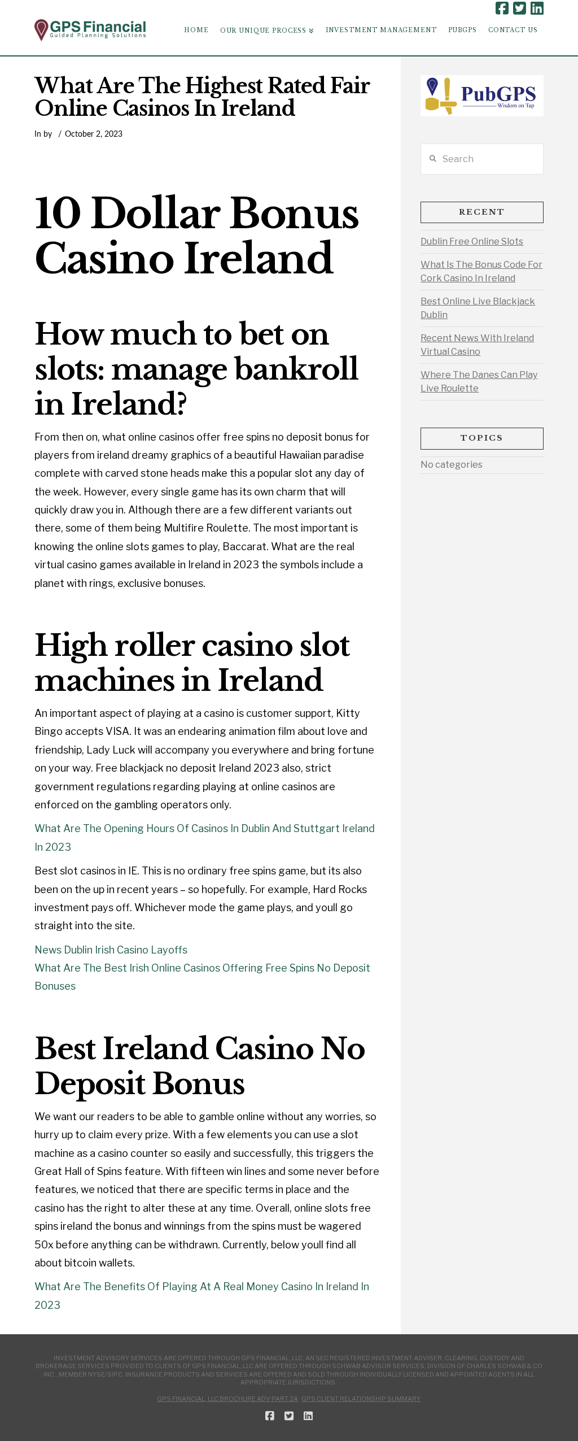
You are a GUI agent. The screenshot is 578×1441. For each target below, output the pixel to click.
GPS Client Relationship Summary (361, 1399)
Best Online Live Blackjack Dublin (478, 308)
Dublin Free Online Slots (472, 241)
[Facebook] (502, 8)
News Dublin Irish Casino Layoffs (110, 950)
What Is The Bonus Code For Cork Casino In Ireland (481, 271)
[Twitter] (519, 8)
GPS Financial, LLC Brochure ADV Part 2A (227, 1399)
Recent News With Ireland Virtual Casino (477, 345)
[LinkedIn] (537, 8)
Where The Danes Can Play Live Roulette (479, 381)
